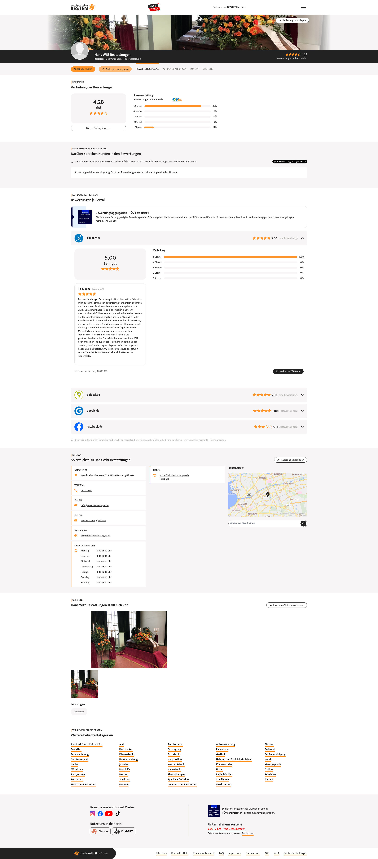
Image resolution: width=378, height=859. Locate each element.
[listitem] (86, 745)
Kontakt (194, 69)
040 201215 (86, 490)
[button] (83, 69)
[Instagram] (92, 813)
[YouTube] (109, 813)
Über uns (208, 69)
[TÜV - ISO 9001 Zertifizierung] (214, 811)
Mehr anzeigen (218, 440)
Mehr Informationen (106, 221)
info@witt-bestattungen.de (95, 506)
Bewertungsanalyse (147, 69)
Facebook (164, 479)
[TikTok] (117, 813)
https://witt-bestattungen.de (95, 536)
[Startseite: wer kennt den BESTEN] (83, 7)
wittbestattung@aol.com (93, 521)
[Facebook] (100, 813)
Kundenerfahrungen (174, 69)
